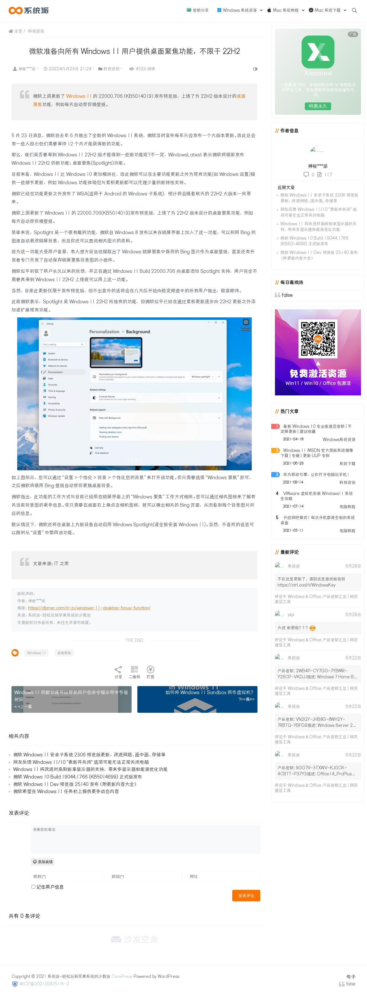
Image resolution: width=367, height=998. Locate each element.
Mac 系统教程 (285, 10)
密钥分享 (200, 10)
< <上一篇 (23, 706)
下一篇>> (246, 699)
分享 (118, 676)
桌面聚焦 (64, 653)
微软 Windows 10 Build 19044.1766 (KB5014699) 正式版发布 (77, 777)
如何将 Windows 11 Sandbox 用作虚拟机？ (210, 692)
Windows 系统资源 (239, 10)
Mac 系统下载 (327, 10)
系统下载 (347, 463)
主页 (17, 31)
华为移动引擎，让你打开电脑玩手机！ (316, 474)
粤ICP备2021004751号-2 (44, 984)
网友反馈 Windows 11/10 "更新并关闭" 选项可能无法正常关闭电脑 (81, 762)
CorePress (122, 976)
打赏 (151, 676)
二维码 (134, 676)
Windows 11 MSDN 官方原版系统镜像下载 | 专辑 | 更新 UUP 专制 (316, 453)
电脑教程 (347, 506)
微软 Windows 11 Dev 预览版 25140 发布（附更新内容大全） (75, 784)
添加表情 (45, 862)
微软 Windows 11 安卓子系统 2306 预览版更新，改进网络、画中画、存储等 (89, 755)
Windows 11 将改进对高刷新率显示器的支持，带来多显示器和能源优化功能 (90, 769)
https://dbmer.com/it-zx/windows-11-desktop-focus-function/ (89, 608)
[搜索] (352, 10)
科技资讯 (36, 31)
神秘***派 (27, 68)
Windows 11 (79, 96)
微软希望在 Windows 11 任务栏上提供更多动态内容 (66, 791)
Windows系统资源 (339, 439)
